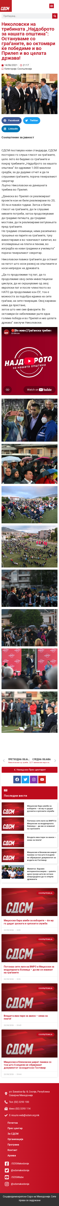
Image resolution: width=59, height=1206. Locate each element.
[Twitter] (25, 779)
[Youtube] (42, 779)
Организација (15, 1139)
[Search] (54, 16)
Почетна (13, 1122)
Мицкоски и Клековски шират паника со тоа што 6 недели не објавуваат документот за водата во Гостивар (27, 1065)
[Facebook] (17, 779)
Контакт (12, 1150)
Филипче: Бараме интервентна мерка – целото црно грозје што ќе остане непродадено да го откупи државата (41, 874)
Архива (12, 1155)
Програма (13, 1144)
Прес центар (15, 1128)
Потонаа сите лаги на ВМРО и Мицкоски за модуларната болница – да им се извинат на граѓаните (29, 969)
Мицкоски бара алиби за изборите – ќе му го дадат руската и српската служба (40, 808)
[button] (51, 6)
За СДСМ (13, 1133)
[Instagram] (34, 779)
